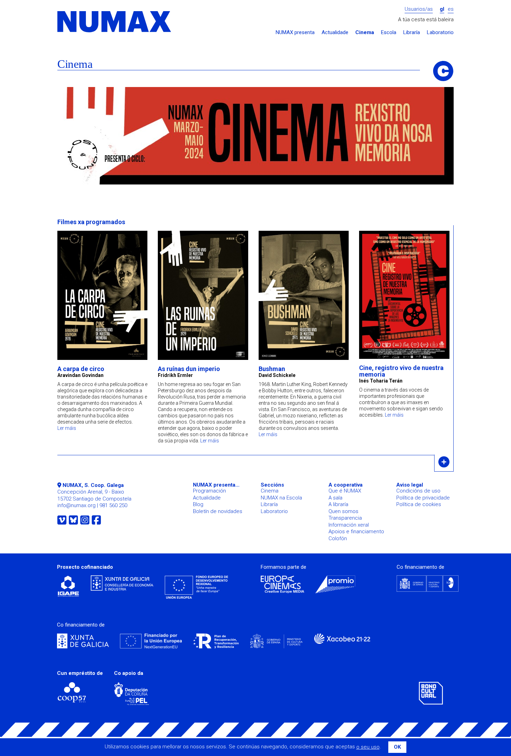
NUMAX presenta (295, 33)
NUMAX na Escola (281, 498)
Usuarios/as (419, 9)
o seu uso (368, 747)
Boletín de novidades (217, 511)
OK (397, 747)
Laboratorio (440, 33)
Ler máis (66, 428)
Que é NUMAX (344, 491)
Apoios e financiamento (356, 531)
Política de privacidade (423, 498)
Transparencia (345, 518)
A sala (335, 498)
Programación (209, 491)
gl (442, 9)
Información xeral (348, 525)
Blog (198, 504)
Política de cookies (418, 504)
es (451, 9)
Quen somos (343, 511)
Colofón (337, 538)
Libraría (411, 33)
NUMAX (114, 22)
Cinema (364, 33)
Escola (388, 33)
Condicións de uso (418, 491)
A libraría (338, 504)
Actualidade (335, 33)
